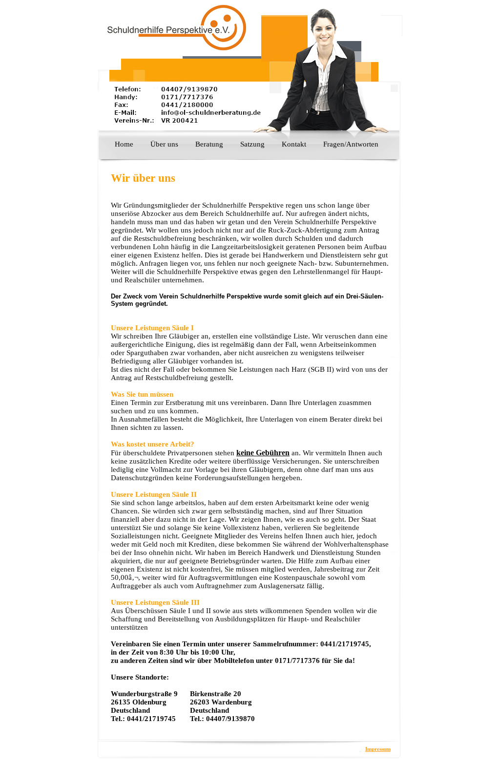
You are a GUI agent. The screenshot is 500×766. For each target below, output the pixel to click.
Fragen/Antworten (350, 144)
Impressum (378, 749)
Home (124, 144)
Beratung (209, 144)
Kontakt (294, 144)
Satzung (252, 144)
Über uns (164, 144)
